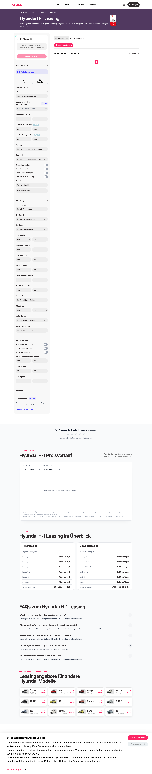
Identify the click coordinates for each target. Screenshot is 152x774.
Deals (58, 5)
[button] (31, 39)
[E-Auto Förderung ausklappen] (45, 72)
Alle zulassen (138, 737)
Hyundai (52, 13)
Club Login (133, 5)
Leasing (68, 5)
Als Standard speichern (24, 409)
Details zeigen (14, 769)
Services (92, 5)
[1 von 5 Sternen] (68, 434)
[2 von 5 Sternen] (72, 434)
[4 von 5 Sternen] (80, 434)
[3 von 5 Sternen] (76, 434)
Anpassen (136, 744)
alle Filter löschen (77, 38)
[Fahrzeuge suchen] (119, 4)
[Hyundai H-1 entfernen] (47, 91)
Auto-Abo (80, 5)
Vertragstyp (48, 465)
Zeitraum (26, 465)
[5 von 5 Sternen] (84, 434)
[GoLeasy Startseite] (25, 4)
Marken (43, 13)
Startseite (23, 13)
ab (18, 371)
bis (35, 371)
